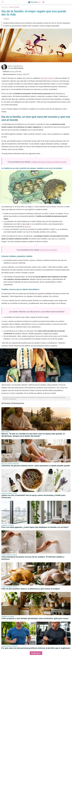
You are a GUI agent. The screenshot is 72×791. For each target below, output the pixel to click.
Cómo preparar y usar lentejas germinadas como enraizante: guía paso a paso (34, 618)
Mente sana (5, 431)
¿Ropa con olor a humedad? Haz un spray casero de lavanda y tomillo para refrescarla (33, 496)
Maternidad (4, 7)
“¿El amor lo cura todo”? (48, 250)
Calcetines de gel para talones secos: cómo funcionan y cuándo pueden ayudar (35, 466)
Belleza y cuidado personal (10, 463)
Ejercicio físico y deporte (9, 646)
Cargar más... (36, 653)
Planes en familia (14, 7)
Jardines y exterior (7, 525)
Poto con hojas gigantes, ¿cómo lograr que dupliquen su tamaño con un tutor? (35, 527)
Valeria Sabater (19, 68)
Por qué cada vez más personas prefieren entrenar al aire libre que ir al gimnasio (35, 648)
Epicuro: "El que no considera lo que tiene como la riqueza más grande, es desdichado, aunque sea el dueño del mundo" (33, 435)
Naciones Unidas (47, 78)
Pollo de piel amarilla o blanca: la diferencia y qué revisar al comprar (30, 589)
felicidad (27, 227)
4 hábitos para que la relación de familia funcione (48, 162)
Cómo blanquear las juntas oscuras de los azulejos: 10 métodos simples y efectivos (32, 558)
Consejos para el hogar (9, 493)
